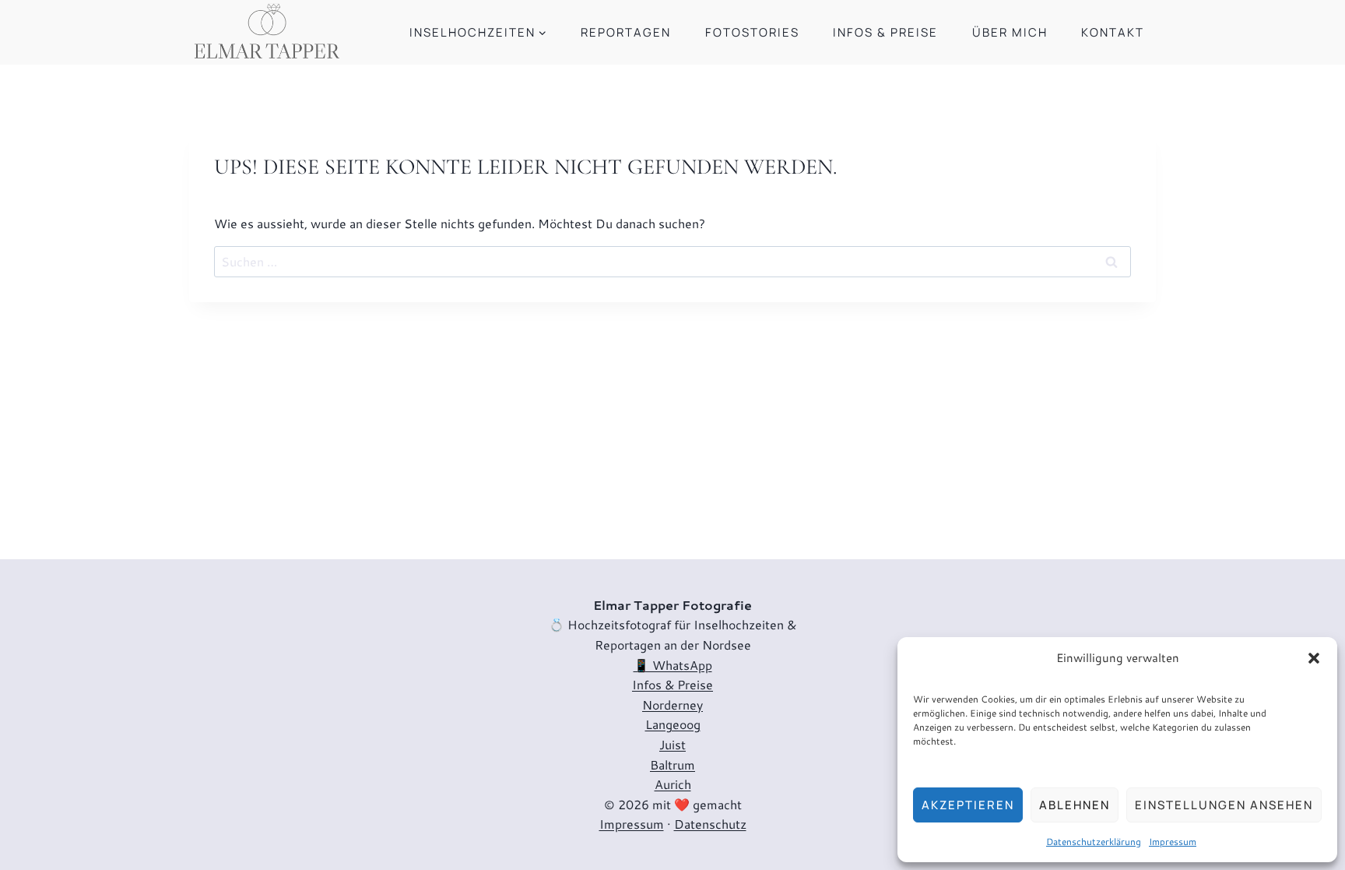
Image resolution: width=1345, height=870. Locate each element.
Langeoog (673, 724)
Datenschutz (710, 824)
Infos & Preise (885, 32)
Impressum (1172, 841)
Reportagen (626, 32)
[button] (1314, 658)
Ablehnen (1074, 805)
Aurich (673, 784)
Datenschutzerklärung (1093, 841)
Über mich (1010, 32)
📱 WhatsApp (673, 665)
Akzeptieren (968, 805)
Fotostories (752, 32)
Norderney (672, 704)
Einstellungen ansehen (1224, 805)
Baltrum (672, 764)
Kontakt (1112, 32)
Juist (672, 744)
